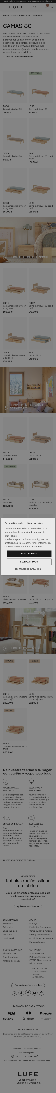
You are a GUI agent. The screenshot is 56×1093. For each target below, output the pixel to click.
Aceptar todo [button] (29, 553)
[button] (28, 569)
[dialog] (28, 546)
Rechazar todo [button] (29, 561)
